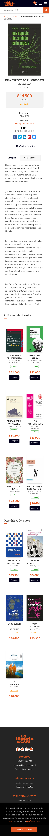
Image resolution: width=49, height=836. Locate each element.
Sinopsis (12, 158)
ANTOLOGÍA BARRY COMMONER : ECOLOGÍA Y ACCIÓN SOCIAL (34, 356)
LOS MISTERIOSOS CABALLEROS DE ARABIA (35, 422)
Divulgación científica (11, 17)
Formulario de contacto (24, 769)
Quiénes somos (24, 800)
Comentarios (30, 158)
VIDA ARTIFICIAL (34, 625)
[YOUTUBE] (31, 749)
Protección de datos (24, 787)
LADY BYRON (14, 624)
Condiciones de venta (24, 783)
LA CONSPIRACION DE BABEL (14, 683)
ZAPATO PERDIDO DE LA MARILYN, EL (34, 562)
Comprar (14, 377)
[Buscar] (46, 10)
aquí (11, 821)
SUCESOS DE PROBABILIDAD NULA (14, 562)
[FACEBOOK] (18, 749)
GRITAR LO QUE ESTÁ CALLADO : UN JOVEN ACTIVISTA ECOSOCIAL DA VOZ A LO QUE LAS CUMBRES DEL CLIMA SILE (34, 487)
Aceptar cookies (24, 829)
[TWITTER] (22, 749)
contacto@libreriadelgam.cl (24, 765)
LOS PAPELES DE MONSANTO (14, 356)
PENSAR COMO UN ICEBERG (14, 422)
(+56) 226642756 (24, 761)
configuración (33, 821)
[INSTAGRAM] (27, 749)
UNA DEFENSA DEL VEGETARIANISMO (14, 487)
